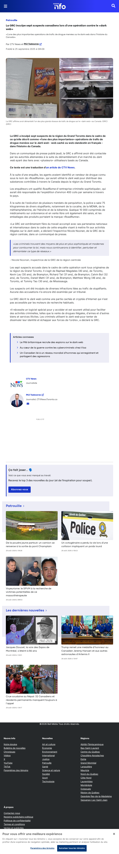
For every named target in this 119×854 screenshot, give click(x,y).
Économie (47, 748)
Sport (45, 777)
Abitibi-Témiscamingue (92, 744)
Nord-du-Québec (89, 774)
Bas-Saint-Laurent (90, 748)
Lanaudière (86, 766)
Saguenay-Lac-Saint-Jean (94, 800)
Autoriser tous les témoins (72, 848)
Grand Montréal (88, 763)
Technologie (48, 781)
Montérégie (86, 785)
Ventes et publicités (14, 828)
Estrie (83, 759)
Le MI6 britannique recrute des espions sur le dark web (51, 342)
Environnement (49, 751)
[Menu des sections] (5, 6)
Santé (45, 766)
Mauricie (85, 770)
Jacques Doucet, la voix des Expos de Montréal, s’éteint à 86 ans (27, 649)
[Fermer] (114, 834)
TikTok (7, 766)
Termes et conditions (14, 824)
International (48, 755)
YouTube (8, 763)
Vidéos (7, 755)
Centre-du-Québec (90, 751)
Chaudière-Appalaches (92, 755)
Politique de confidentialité (17, 820)
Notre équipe (10, 744)
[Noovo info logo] (59, 6)
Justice (45, 759)
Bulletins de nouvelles (14, 748)
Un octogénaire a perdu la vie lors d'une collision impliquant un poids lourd (84, 544)
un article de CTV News (60, 167)
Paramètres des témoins (16, 770)
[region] (59, 841)
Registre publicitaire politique (18, 817)
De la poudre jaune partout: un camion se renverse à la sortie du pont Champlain (30, 544)
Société (46, 774)
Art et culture (48, 744)
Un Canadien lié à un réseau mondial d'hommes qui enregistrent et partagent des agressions (59, 355)
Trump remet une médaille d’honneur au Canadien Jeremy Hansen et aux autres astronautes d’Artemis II (84, 650)
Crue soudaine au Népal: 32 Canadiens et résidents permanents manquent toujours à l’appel (31, 700)
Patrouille (11, 20)
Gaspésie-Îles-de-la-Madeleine (96, 796)
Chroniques (9, 751)
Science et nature (51, 770)
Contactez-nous (12, 813)
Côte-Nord (86, 777)
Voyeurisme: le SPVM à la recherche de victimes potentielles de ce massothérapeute (28, 592)
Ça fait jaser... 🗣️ (20, 470)
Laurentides (87, 781)
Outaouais (86, 789)
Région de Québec (90, 792)
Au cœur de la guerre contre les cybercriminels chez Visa (53, 348)
